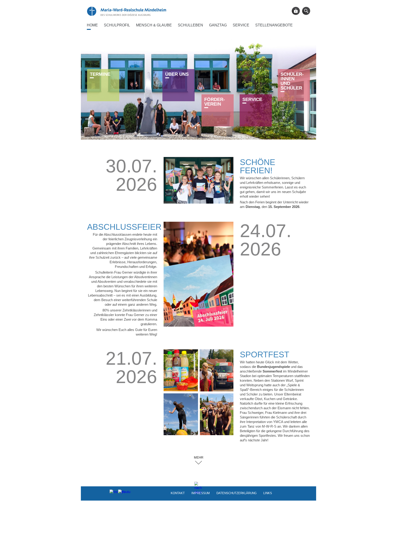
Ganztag (218, 25)
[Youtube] (121, 493)
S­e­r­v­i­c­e (252, 99)
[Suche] (306, 11)
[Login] (296, 11)
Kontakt (178, 493)
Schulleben (190, 25)
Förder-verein (214, 101)
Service (241, 25)
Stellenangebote (274, 25)
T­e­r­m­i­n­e (100, 74)
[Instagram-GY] (113, 493)
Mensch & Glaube (154, 25)
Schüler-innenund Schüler (292, 81)
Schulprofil (117, 25)
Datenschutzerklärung (236, 493)
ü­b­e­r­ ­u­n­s (177, 74)
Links (267, 493)
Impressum (200, 493)
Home (92, 25)
